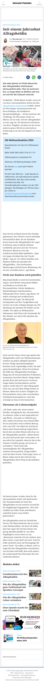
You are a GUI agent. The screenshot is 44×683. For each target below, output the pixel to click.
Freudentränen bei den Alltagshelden (15, 575)
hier (16, 166)
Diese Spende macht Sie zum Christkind (15, 609)
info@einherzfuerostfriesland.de (18, 193)
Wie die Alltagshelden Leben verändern (14, 599)
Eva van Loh (17, 39)
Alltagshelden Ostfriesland (15, 105)
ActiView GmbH (33, 680)
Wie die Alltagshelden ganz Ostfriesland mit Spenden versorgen (14, 587)
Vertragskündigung (28, 675)
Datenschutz (19, 673)
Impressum (29, 673)
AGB (11, 673)
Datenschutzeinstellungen (22, 677)
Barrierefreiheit (13, 675)
